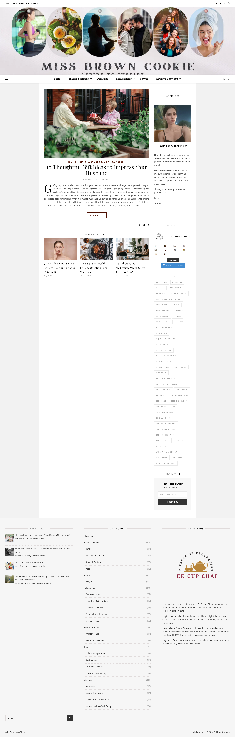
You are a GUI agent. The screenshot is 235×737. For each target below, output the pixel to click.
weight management (166, 452)
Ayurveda (177, 282)
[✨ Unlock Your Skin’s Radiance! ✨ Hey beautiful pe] (184, 250)
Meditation (162, 344)
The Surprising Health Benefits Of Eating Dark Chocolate (93, 268)
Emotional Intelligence (169, 299)
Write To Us (32, 3)
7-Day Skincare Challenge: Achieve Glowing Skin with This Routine (59, 268)
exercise (180, 311)
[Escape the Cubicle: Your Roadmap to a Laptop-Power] (184, 246)
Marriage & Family (98, 162)
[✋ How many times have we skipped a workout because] (156, 250)
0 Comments (105, 179)
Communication (178, 294)
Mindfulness (163, 367)
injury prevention (166, 339)
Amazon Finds (92, 633)
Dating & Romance (94, 594)
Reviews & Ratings (167, 79)
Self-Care (161, 401)
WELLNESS (177, 457)
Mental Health (164, 350)
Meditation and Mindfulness (34, 583)
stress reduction (165, 435)
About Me (88, 536)
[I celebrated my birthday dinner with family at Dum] (165, 250)
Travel (144, 79)
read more (96, 215)
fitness (177, 316)
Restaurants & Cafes (95, 640)
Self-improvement (165, 407)
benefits (160, 294)
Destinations (91, 660)
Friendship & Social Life (26, 538)
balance (160, 288)
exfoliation (162, 316)
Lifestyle (80, 162)
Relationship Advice (166, 384)
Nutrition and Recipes (38, 566)
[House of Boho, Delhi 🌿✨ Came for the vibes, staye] (175, 246)
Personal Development (96, 614)
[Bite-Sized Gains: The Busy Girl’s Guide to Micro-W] (175, 250)
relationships (163, 390)
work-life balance (166, 463)
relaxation (182, 390)
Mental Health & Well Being (98, 706)
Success (179, 440)
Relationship (124, 79)
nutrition (161, 373)
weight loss (162, 446)
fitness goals (163, 322)
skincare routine (165, 412)
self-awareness (180, 395)
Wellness (102, 79)
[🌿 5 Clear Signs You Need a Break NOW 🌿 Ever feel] (165, 254)
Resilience (161, 395)
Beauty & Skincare (94, 692)
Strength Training (94, 562)
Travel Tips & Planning (96, 673)
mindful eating (164, 361)
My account (18, 3)
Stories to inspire (38, 555)
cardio (89, 548)
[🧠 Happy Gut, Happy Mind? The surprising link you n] (156, 254)
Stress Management (166, 429)
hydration (161, 333)
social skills (163, 418)
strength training (166, 424)
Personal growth (165, 378)
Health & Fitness (23, 566)
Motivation (181, 367)
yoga (88, 568)
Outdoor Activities (94, 666)
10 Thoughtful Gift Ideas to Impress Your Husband (96, 169)
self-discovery (179, 401)
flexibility (181, 322)
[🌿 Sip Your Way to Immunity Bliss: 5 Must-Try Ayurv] (165, 246)
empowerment (163, 311)
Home (8, 3)
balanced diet (177, 288)
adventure (161, 282)
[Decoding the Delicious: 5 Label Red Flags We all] (156, 246)
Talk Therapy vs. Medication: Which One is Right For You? (130, 268)
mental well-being (166, 356)
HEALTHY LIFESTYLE (165, 327)
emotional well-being (168, 305)
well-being (162, 457)
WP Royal (22, 732)
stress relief (163, 440)
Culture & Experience (95, 653)
